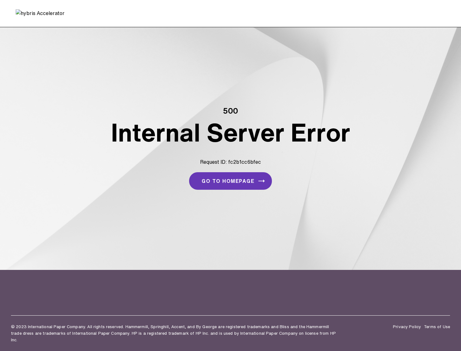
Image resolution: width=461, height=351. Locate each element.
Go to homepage (228, 181)
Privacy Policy (407, 327)
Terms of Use (437, 327)
